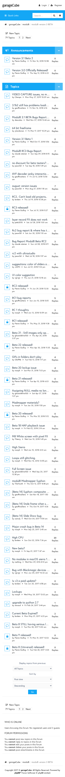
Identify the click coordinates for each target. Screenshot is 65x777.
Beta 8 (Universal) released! (28, 647)
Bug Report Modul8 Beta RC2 (29, 241)
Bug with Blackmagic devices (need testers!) (38, 570)
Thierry (18, 439)
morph (17, 312)
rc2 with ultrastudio (23, 253)
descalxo (18, 120)
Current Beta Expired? (25, 613)
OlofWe (18, 359)
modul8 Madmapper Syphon (28, 481)
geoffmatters (20, 108)
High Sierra (18, 447)
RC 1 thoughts (20, 310)
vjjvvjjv (17, 278)
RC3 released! (20, 207)
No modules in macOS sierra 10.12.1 (33, 559)
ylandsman (19, 131)
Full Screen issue (21, 469)
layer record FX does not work (29, 219)
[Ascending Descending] (32, 685)
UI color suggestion (23, 275)
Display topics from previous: (32, 663)
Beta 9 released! (21, 635)
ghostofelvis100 (21, 335)
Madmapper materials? (25, 402)
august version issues (24, 186)
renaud (18, 605)
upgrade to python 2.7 (25, 602)
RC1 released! (20, 320)
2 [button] (22, 37)
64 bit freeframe (21, 128)
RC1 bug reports (21, 298)
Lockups (17, 591)
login (44, 5)
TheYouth (19, 483)
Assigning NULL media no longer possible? (37, 390)
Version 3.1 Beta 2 (22, 58)
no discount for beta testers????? (32, 163)
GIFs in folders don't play (26, 357)
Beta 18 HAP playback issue (28, 425)
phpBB (17, 773)
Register (58, 5)
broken (18, 199)
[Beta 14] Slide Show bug (26, 515)
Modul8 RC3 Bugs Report (26, 151)
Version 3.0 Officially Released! (30, 70)
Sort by (32, 674)
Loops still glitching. (24, 458)
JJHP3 (17, 267)
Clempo (18, 97)
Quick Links (13, 15)
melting (18, 562)
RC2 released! (20, 285)
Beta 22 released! (22, 345)
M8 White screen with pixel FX (30, 436)
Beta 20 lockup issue (24, 367)
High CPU (17, 537)
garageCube (10, 5)
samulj (17, 518)
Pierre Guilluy (20, 61)
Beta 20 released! (22, 413)
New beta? (18, 548)
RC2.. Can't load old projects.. (29, 196)
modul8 (26, 24)
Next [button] (28, 37)
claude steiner (21, 153)
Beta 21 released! (22, 378)
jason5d (18, 166)
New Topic (14, 33)
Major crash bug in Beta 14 (28, 526)
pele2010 (19, 222)
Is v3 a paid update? (24, 581)
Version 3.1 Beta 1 (22, 139)
